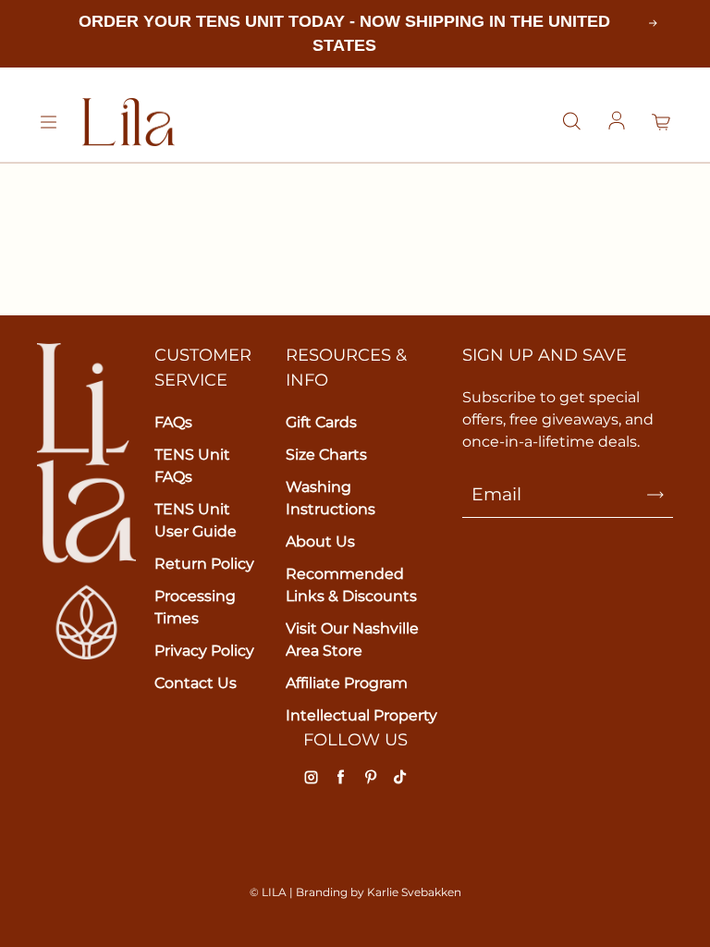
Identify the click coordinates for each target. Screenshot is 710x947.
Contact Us (195, 683)
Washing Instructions (330, 498)
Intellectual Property (361, 715)
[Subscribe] (655, 495)
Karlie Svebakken (414, 892)
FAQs (173, 422)
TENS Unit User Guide (195, 520)
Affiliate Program (347, 683)
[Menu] (48, 122)
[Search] (571, 122)
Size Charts (326, 454)
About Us (320, 541)
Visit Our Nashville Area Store (352, 639)
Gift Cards (321, 422)
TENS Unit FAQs (192, 466)
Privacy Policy (204, 650)
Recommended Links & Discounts (351, 585)
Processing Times (195, 607)
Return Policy (204, 563)
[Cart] (662, 122)
